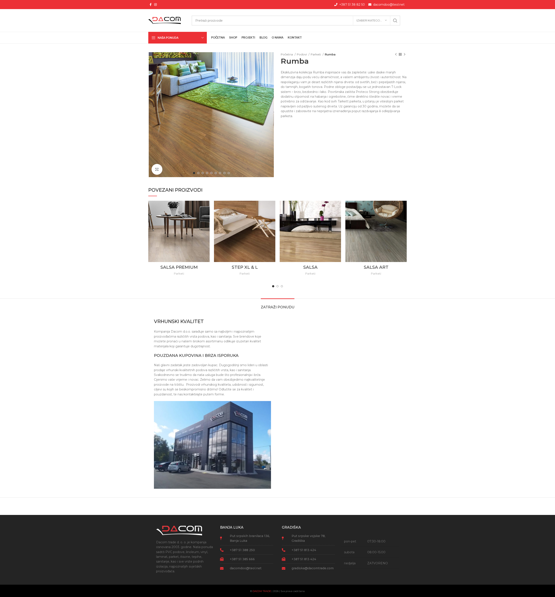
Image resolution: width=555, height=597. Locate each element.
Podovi (302, 54)
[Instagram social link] (155, 4)
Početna (287, 54)
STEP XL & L (245, 267)
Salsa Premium (179, 267)
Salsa (310, 267)
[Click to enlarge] (157, 169)
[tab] (277, 305)
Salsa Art (376, 267)
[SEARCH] (395, 21)
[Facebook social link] (150, 4)
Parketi (316, 54)
